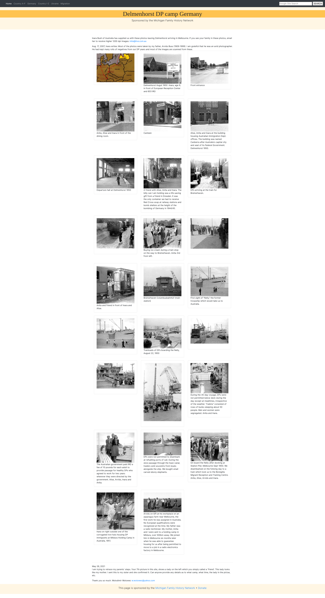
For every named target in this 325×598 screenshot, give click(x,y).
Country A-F (19, 3)
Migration (65, 3)
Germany (31, 3)
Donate (202, 587)
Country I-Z (43, 3)
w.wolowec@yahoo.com (143, 580)
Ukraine (55, 3)
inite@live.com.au (138, 41)
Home (9, 3)
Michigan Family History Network (175, 587)
